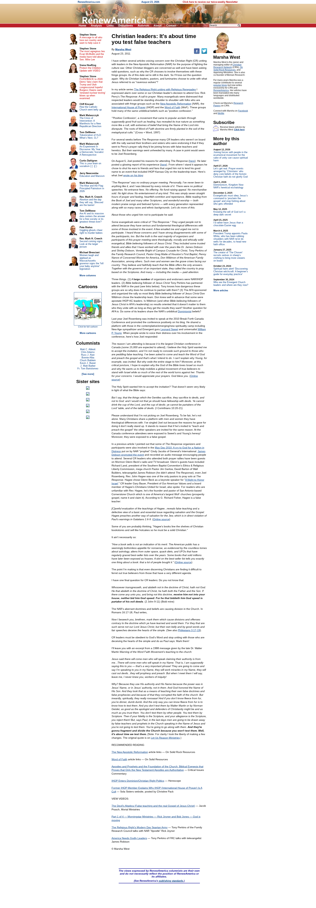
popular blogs (220, 85)
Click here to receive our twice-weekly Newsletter (210, 2)
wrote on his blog (133, 175)
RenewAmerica (221, 90)
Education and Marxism (92, 176)
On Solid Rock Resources (228, 68)
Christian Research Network (227, 66)
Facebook (243, 111)
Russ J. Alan (88, 354)
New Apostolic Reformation (175, 103)
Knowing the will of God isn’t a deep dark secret (229, 212)
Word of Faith (172, 107)
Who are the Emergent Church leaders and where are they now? (230, 282)
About (157, 25)
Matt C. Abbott (87, 349)
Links (110, 25)
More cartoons (88, 333)
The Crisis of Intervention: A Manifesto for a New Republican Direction (90, 122)
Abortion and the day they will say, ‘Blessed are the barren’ (91, 202)
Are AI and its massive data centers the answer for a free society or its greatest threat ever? (92, 217)
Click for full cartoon (88, 326)
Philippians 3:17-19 (189, 630)
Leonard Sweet (169, 329)
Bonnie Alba (88, 357)
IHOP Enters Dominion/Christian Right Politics (138, 780)
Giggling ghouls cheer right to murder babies (91, 231)
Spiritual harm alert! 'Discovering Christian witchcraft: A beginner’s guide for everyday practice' (230, 270)
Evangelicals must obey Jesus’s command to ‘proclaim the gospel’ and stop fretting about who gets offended (230, 198)
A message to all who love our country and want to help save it (91, 40)
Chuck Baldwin (88, 360)
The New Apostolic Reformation (130, 752)
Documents (125, 25)
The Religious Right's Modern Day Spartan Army (140, 827)
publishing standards (171, 880)
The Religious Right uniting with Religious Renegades (165, 89)
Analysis (96, 25)
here (192, 160)
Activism (143, 25)
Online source (161, 519)
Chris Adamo (88, 352)
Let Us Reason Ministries (165, 737)
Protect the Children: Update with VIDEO (90, 69)
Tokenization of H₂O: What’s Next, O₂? (90, 136)
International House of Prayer (129, 107)
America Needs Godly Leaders (129, 838)
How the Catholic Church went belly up (91, 108)
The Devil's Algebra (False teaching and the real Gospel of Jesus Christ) (153, 805)
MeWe (221, 113)
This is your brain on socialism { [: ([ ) (90, 164)
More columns (88, 275)
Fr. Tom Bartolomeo (87, 368)
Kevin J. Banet (88, 363)
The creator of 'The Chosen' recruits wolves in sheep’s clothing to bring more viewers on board (229, 255)
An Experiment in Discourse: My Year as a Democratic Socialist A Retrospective (92, 150)
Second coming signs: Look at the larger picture (91, 244)
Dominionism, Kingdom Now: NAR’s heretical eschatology (228, 185)
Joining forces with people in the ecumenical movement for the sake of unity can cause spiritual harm (230, 155)
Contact (171, 25)
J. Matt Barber (87, 365)
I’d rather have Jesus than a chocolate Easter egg (228, 223)
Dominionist (184, 311)
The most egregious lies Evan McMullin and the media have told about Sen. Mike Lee (92, 55)
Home (82, 25)
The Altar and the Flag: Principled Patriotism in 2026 (92, 188)
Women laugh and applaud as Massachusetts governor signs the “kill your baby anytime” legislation (92, 262)
